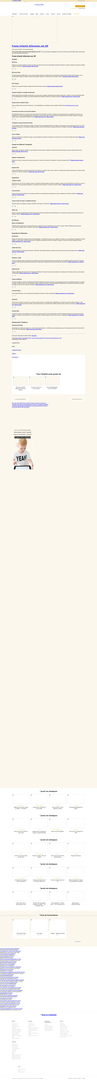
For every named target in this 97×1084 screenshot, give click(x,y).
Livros (13, 1052)
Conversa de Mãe (32, 1029)
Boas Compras (15, 1023)
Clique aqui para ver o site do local (29, 273)
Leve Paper (39, 933)
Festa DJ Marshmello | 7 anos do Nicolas (52, 388)
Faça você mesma (22, 1069)
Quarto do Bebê (15, 1033)
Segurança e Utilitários (17, 1035)
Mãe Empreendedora (33, 1030)
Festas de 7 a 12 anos (64, 1031)
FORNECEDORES (81, 8)
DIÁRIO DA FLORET (66, 14)
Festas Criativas (63, 1027)
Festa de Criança (63, 1026)
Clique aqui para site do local (70, 76)
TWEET (14, 353)
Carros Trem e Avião (21, 829)
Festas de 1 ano (63, 1029)
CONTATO (79, 1078)
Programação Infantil (16, 1054)
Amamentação (31, 1025)
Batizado (62, 1023)
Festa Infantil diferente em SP (30, 46)
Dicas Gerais (76, 829)
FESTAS (58, 14)
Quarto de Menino (49, 1030)
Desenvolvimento (16, 1026)
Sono (13, 1036)
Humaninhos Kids (21, 933)
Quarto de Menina (49, 1028)
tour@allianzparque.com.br (71, 105)
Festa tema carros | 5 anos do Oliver (36, 388)
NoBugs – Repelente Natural (58, 933)
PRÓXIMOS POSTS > (77, 399)
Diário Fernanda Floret (57, 829)
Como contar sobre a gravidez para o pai (21, 903)
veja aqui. (34, 335)
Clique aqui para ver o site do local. (70, 96)
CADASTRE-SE (83, 0)
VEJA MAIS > (78, 941)
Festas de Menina (64, 1033)
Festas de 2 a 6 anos (64, 1030)
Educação (58, 805)
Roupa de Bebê (15, 1034)
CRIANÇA (42, 14)
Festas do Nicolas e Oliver (66, 1035)
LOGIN (79, 0)
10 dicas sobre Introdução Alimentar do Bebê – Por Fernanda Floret (39, 904)
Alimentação (15, 1044)
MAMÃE (32, 14)
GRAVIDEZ (14, 14)
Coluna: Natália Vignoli (33, 1027)
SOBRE (75, 1078)
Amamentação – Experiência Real (76, 903)
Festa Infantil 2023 (26, 338)
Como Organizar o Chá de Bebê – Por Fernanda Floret (58, 903)
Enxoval (46, 1024)
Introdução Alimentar (17, 1030)
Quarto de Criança (16, 1056)
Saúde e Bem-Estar (16, 1057)
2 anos (39, 829)
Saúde (29, 1034)
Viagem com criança (16, 1058)
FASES (47, 14)
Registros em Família (33, 1033)
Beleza (29, 1026)
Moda (13, 1053)
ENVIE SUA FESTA (80, 6)
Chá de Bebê (62, 1025)
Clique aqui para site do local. (30, 66)
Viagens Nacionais (20, 805)
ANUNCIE (83, 1078)
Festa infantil (18, 338)
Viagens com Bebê (16, 1038)
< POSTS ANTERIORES (20, 399)
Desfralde (14, 1049)
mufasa (41, 1078)
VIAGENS (53, 14)
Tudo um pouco (21, 1071)
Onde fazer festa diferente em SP (53, 338)
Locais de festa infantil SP (38, 338)
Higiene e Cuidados (16, 1029)
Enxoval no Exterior (49, 1026)
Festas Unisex (63, 1036)
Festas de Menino (64, 1034)
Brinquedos (14, 1025)
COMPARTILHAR (16, 350)
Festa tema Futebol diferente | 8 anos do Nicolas (20, 389)
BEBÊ (37, 14)
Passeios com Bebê (39, 805)
